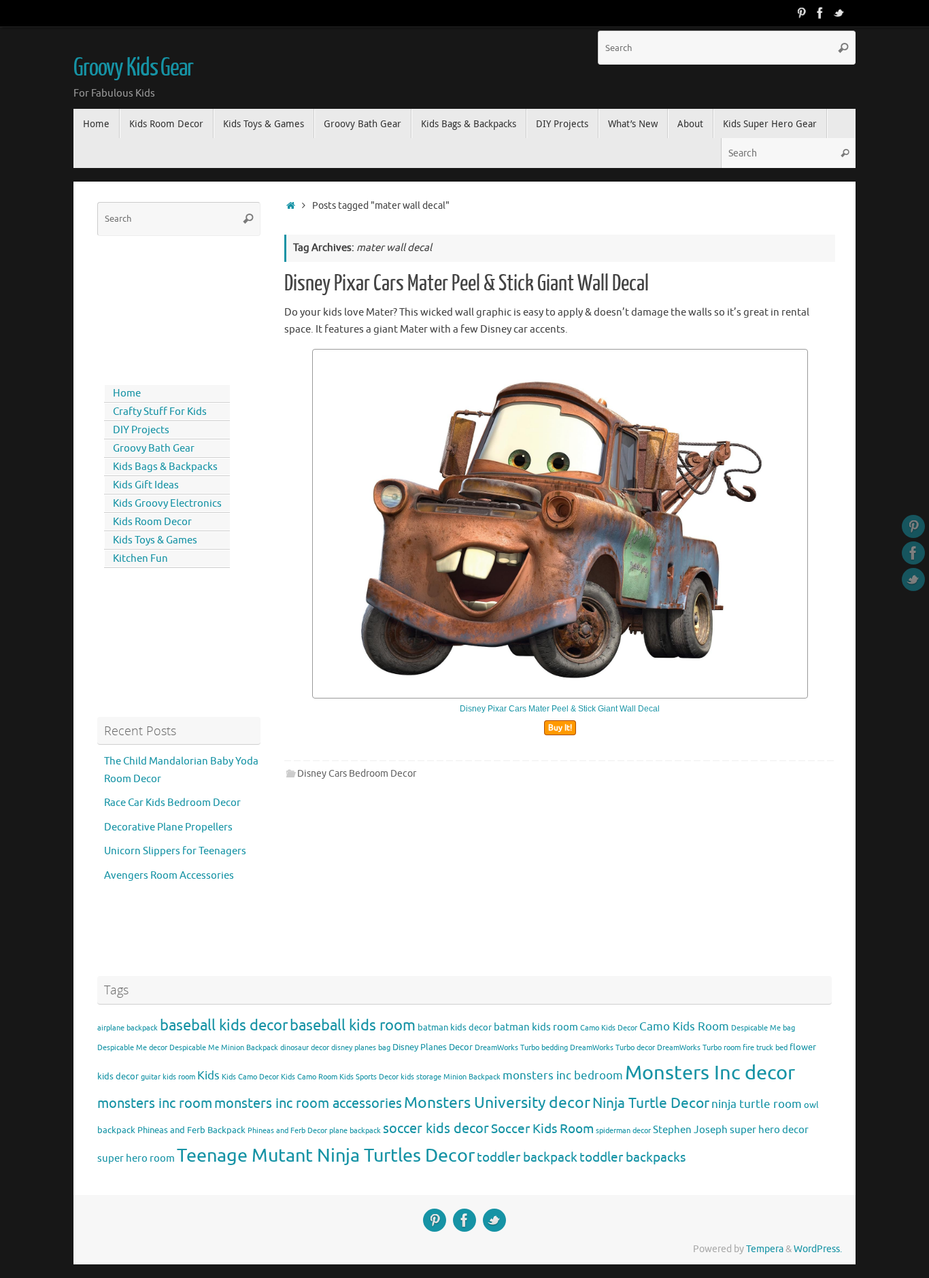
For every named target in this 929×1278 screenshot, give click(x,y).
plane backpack (355, 1130)
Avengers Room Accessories (169, 875)
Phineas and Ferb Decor (287, 1130)
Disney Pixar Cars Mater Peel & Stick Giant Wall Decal (466, 283)
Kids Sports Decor (369, 1077)
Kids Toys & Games (155, 540)
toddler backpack (527, 1157)
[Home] (290, 206)
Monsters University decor (497, 1103)
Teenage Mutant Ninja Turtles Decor (326, 1155)
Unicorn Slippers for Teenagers (175, 851)
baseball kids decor (224, 1025)
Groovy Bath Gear (154, 448)
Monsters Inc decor (710, 1073)
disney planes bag (360, 1047)
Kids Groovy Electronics (167, 503)
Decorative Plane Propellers (168, 827)
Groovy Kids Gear (133, 68)
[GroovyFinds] (801, 12)
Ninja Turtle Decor (650, 1103)
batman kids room (536, 1027)
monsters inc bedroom (563, 1076)
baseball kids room (353, 1025)
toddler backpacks (632, 1157)
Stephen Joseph (690, 1130)
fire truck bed (765, 1047)
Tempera (764, 1249)
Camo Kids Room (684, 1027)
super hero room (136, 1158)
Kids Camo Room (309, 1077)
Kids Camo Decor (250, 1077)
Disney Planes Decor (432, 1047)
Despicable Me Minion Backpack (223, 1047)
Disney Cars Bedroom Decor (356, 773)
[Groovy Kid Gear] (820, 12)
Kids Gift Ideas (146, 485)
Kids (208, 1076)
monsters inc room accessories (308, 1103)
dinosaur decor (304, 1047)
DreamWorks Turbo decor (612, 1047)
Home (127, 393)
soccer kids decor (436, 1128)
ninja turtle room (756, 1104)
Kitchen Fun (140, 558)
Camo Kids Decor (608, 1028)
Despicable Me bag (763, 1028)
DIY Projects (141, 430)
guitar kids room (168, 1077)
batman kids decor (455, 1027)
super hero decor (769, 1130)
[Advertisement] (158, 307)
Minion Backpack (472, 1077)
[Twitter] (839, 12)
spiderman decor (623, 1130)
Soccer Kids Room (542, 1128)
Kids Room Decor (152, 522)
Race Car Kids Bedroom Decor (172, 802)
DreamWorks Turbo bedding (521, 1047)
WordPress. (818, 1249)
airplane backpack (127, 1028)
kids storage (421, 1077)
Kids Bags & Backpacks (165, 466)
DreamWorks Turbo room (699, 1047)
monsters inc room (154, 1103)
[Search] (843, 48)
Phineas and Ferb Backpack (191, 1130)
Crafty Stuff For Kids (160, 411)
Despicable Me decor (132, 1047)
